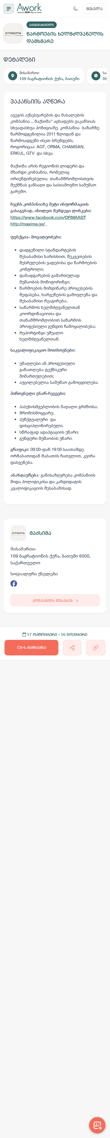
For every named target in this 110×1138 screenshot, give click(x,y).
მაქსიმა (40, 533)
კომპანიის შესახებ (53, 600)
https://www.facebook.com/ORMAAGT (48, 217)
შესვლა (94, 8)
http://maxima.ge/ (28, 223)
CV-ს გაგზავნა (31, 647)
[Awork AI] (97, 1125)
